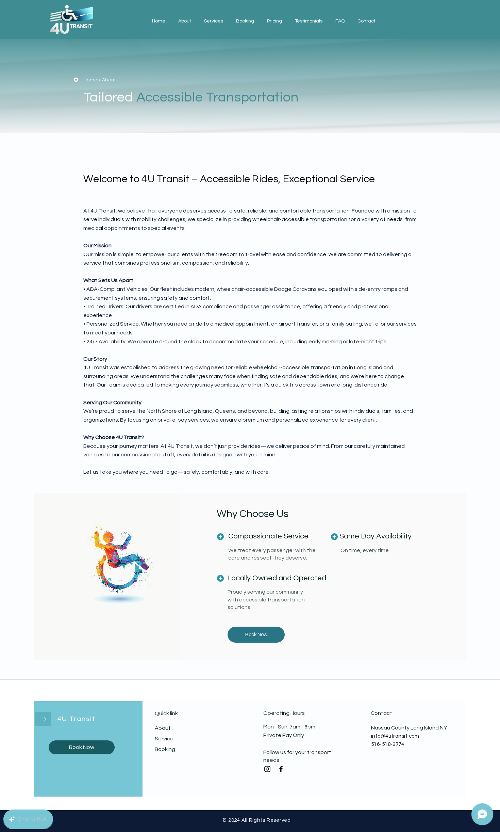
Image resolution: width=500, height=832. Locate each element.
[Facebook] (281, 769)
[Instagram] (267, 769)
